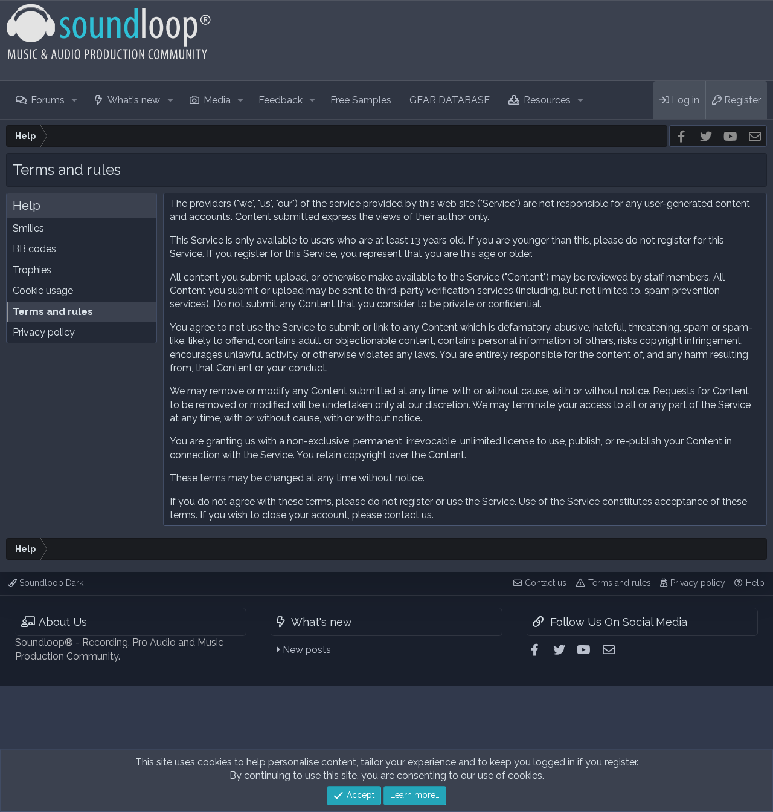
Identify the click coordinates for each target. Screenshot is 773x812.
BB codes (34, 249)
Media (217, 100)
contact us (408, 515)
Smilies (28, 228)
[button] (74, 100)
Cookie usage (43, 290)
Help (755, 583)
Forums (48, 100)
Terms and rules (53, 311)
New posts (307, 649)
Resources (547, 100)
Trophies (32, 270)
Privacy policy (44, 332)
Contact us (545, 583)
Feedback (280, 100)
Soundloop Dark (50, 583)
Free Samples (360, 100)
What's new (133, 100)
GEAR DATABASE (449, 100)
